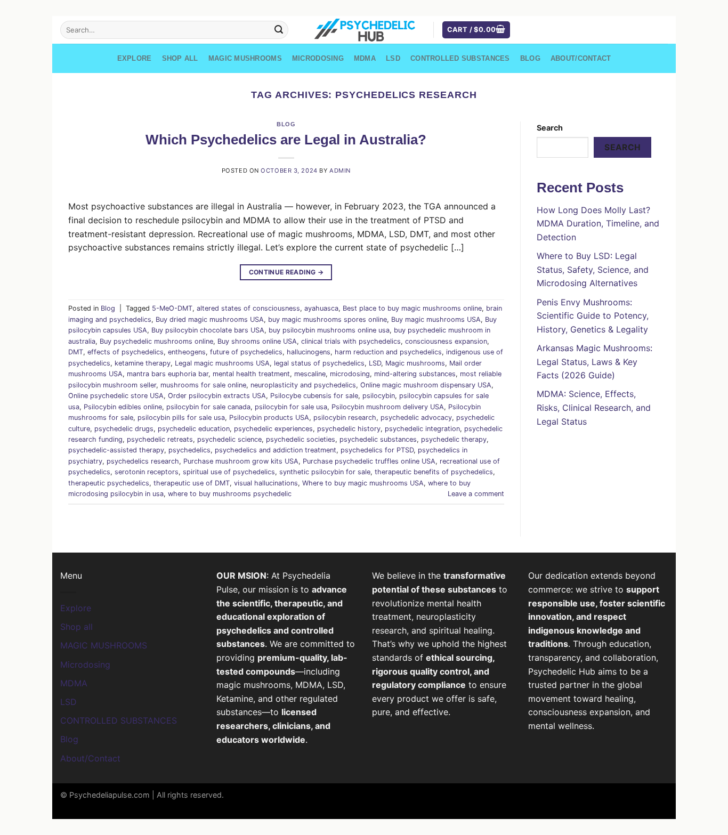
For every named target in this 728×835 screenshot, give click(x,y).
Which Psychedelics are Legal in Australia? (285, 139)
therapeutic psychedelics (108, 483)
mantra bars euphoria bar (167, 374)
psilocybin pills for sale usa (181, 417)
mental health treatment (251, 374)
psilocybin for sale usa (291, 407)
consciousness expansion (446, 341)
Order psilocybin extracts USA (217, 396)
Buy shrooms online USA (257, 341)
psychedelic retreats (160, 439)
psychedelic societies (300, 439)
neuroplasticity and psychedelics (303, 385)
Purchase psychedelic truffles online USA (369, 461)
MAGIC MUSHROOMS (245, 58)
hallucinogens (308, 352)
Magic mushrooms (415, 363)
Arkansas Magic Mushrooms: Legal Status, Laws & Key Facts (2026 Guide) (594, 361)
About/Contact (581, 58)
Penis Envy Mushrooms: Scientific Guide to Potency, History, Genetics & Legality (593, 316)
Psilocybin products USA (269, 417)
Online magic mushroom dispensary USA (425, 385)
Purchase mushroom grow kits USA (240, 461)
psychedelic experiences (273, 429)
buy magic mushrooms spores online (327, 319)
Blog (530, 58)
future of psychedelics (246, 352)
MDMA (365, 58)
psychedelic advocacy (416, 417)
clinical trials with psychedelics (351, 341)
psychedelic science (229, 439)
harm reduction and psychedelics (388, 352)
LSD (393, 58)
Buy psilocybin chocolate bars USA (207, 330)
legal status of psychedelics (319, 363)
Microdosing (318, 58)
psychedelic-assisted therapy (116, 450)
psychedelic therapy (454, 439)
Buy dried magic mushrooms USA (210, 319)
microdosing (350, 374)
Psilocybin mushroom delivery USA (387, 407)
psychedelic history (349, 429)
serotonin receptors (147, 472)
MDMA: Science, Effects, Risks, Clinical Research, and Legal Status (594, 407)
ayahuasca (321, 308)
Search (550, 127)
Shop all (180, 58)
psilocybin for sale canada (208, 407)
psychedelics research (143, 461)
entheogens (187, 352)
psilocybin (378, 396)
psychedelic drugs (123, 429)
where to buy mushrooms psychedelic (230, 494)
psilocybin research (344, 417)
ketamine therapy (143, 363)
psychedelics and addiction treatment (275, 450)
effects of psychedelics (125, 352)
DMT (75, 352)
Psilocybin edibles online (123, 407)
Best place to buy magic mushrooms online (412, 308)
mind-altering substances (415, 374)
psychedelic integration (422, 429)
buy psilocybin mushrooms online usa (329, 330)
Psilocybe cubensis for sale (314, 396)
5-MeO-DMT (172, 308)
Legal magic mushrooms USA (222, 363)
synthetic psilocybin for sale (324, 472)
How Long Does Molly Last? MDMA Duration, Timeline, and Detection (598, 223)
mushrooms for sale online (203, 385)
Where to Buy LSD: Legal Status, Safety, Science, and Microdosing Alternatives (593, 269)
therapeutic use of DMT (191, 483)
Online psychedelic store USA (116, 396)
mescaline (310, 374)
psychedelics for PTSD (377, 450)
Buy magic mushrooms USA (436, 319)
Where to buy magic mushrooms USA (363, 483)
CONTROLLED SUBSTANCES (459, 58)
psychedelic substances (378, 439)
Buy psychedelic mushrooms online (156, 341)
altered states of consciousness (248, 308)
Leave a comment (476, 494)
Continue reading (286, 272)
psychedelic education (194, 429)
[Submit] (279, 30)
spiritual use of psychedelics (229, 472)
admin (340, 170)
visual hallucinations (266, 483)
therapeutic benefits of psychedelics (434, 472)
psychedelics (189, 450)
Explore (134, 58)
